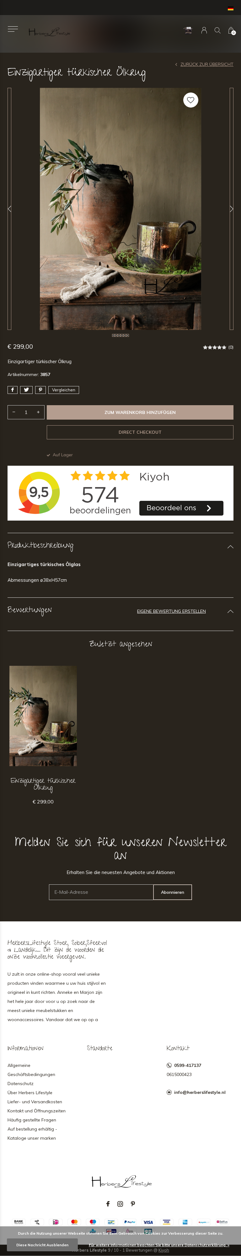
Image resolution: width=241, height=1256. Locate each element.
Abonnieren (172, 892)
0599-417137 (187, 1065)
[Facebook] (108, 1204)
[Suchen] (218, 30)
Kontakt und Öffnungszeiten (37, 1111)
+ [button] (38, 412)
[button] (12, 29)
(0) (230, 347)
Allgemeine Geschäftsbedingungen (31, 1070)
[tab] (120, 546)
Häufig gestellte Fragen (32, 1120)
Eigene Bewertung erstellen (171, 611)
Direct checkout (140, 432)
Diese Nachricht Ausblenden (42, 1245)
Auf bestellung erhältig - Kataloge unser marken (32, 1133)
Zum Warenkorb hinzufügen (140, 412)
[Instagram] (120, 1204)
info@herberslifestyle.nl (200, 1092)
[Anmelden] (204, 30)
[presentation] (9, 209)
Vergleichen (63, 389)
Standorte (99, 1049)
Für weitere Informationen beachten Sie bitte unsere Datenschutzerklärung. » (159, 1245)
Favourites (190, 100)
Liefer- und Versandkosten (35, 1102)
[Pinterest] (133, 1204)
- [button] (14, 412)
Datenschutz (21, 1083)
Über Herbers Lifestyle (30, 1092)
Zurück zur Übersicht (206, 64)
